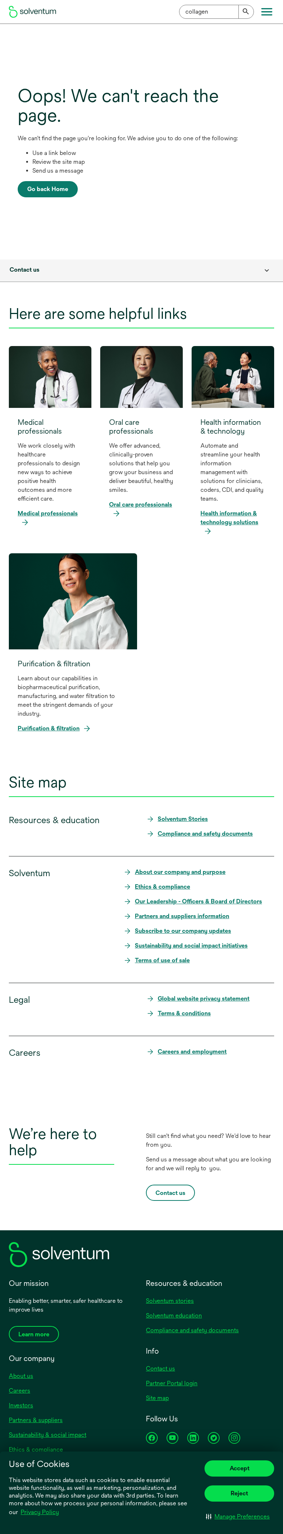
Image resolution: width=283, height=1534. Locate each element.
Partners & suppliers (36, 1420)
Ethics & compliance (36, 1449)
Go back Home (47, 189)
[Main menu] (266, 11)
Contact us (160, 1368)
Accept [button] (239, 1468)
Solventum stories (170, 1300)
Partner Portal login (172, 1383)
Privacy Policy (40, 1512)
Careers (19, 1390)
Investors (21, 1405)
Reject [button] (239, 1493)
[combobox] (216, 11)
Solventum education (174, 1315)
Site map (157, 1397)
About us (21, 1375)
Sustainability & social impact (47, 1434)
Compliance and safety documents (192, 1330)
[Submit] (246, 11)
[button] (238, 1516)
